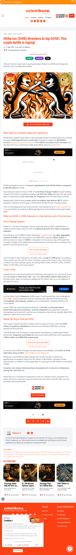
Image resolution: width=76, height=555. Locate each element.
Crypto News (17, 34)
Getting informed (15, 50)
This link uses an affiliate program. (38, 254)
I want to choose (23, 545)
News (10, 34)
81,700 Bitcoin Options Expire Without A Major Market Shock (28, 484)
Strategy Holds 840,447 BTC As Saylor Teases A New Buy (10, 484)
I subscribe (18, 551)
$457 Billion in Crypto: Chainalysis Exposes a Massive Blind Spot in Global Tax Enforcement (64, 484)
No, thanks (9, 545)
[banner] (38, 152)
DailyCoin (55, 145)
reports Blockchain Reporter (37, 353)
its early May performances (22, 142)
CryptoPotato (46, 235)
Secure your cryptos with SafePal (38, 342)
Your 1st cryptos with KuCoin (38, 250)
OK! (36, 545)
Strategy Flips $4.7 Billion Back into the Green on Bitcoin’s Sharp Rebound (47, 484)
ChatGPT (29, 58)
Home (5, 34)
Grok (47, 58)
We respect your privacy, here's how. (14, 538)
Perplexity (39, 58)
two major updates (11, 299)
